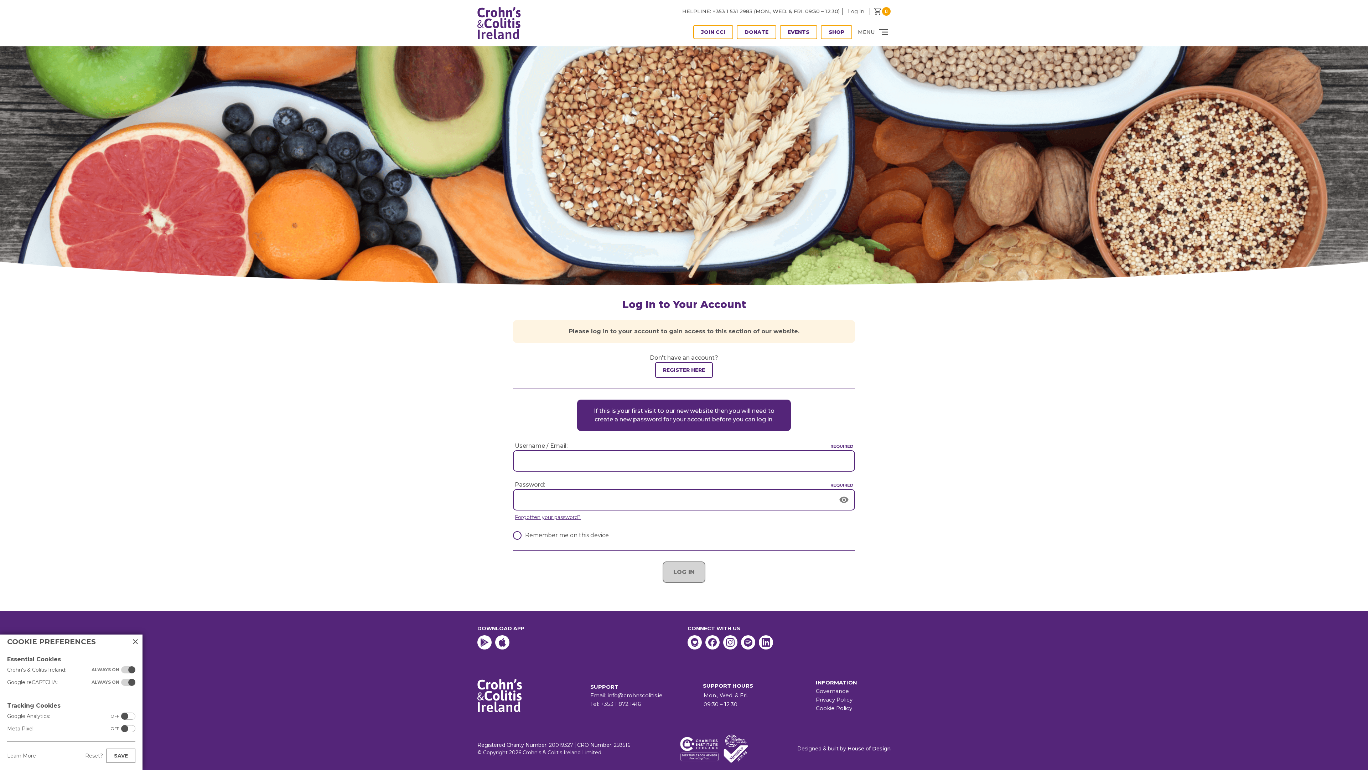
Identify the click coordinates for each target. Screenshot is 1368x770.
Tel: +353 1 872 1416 (615, 703)
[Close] (135, 641)
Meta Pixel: (63, 728)
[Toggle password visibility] (844, 499)
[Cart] (882, 11)
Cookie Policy (834, 708)
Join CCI (713, 32)
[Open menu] (883, 32)
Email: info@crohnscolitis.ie (626, 695)
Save (121, 756)
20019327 (561, 745)
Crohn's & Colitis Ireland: (63, 670)
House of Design (869, 748)
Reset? (94, 756)
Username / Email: (541, 445)
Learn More (21, 756)
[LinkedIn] (766, 642)
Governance (832, 691)
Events (798, 32)
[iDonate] (695, 642)
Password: (530, 484)
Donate (756, 32)
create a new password (628, 419)
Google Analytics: (63, 716)
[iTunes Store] (502, 642)
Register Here (684, 370)
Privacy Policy (834, 699)
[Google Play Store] (484, 642)
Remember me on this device (567, 535)
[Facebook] (712, 642)
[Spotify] (748, 642)
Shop (836, 32)
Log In (856, 11)
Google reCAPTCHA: (63, 682)
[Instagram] (730, 642)
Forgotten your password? (548, 517)
